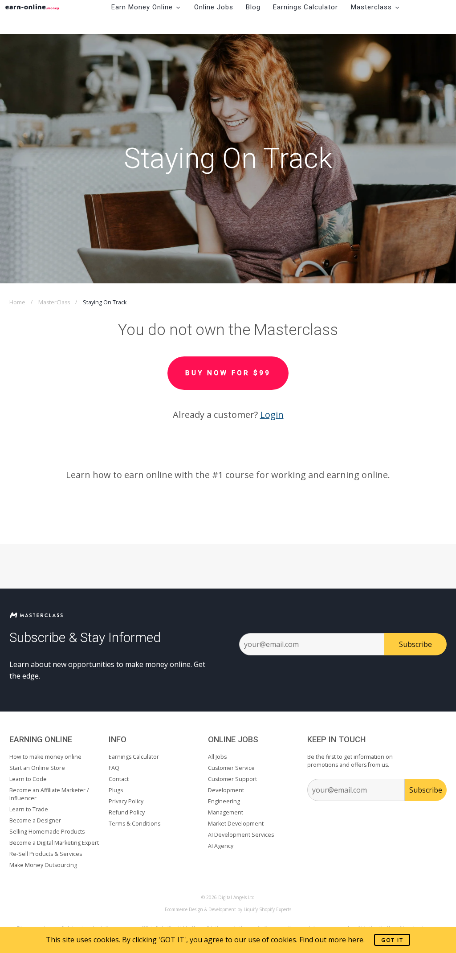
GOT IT (392, 940)
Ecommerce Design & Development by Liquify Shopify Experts (228, 909)
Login (272, 415)
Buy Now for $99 (228, 373)
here (355, 940)
